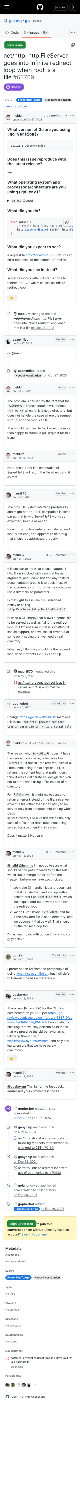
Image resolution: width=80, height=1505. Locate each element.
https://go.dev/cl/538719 (38, 717)
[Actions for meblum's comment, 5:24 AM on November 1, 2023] (72, 743)
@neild (17, 353)
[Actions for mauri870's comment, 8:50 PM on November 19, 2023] (72, 1073)
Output (22, 200)
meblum (18, 115)
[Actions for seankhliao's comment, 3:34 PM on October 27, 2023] (72, 339)
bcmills (18, 955)
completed (21, 1113)
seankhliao (20, 339)
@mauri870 (32, 1008)
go (27, 20)
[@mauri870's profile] (8, 495)
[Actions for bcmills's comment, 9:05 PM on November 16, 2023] (72, 955)
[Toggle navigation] (7, 7)
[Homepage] (40, 7)
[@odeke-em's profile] (8, 996)
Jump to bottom (15, 106)
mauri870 (19, 493)
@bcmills (26, 865)
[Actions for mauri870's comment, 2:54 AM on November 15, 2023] (72, 852)
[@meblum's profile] (8, 117)
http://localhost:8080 (41, 255)
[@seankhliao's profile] (8, 341)
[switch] (12, 298)
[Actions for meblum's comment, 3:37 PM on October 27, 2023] (72, 387)
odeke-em (20, 994)
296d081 (20, 1118)
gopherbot (20, 703)
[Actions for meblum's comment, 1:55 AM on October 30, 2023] (72, 454)
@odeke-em (16, 1086)
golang (15, 20)
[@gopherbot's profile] (8, 705)
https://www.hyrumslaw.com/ (28, 1041)
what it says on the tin (32, 973)
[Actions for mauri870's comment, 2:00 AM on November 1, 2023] (72, 555)
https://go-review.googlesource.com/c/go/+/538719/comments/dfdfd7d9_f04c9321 (39, 1017)
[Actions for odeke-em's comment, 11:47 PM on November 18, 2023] (72, 994)
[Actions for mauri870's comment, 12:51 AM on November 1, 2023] (72, 493)
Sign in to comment (36, 1234)
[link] (22, 313)
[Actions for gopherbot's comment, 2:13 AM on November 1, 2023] (72, 703)
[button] (67, 223)
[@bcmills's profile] (8, 957)
